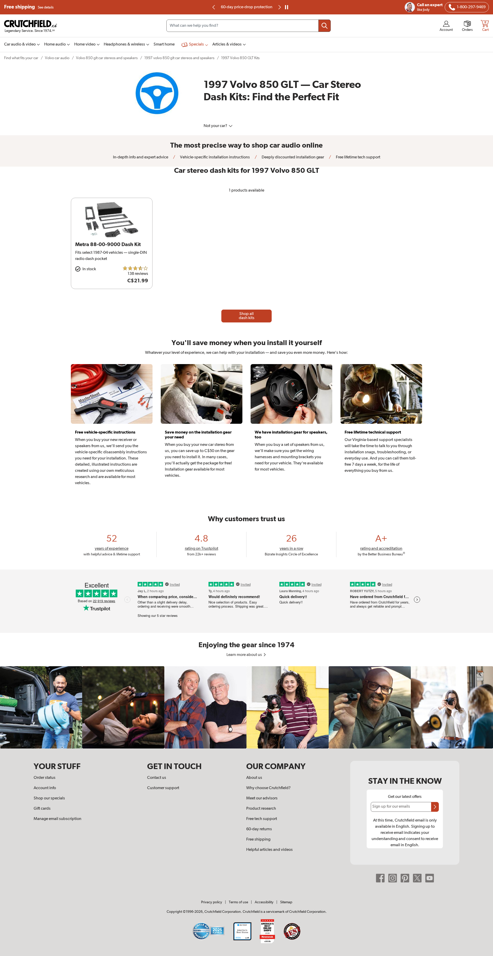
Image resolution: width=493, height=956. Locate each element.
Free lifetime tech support (357, 157)
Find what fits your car (21, 58)
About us (254, 778)
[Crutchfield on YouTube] (429, 878)
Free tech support (261, 819)
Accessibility (264, 902)
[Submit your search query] (324, 26)
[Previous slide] (214, 7)
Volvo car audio (57, 58)
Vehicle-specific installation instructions (214, 157)
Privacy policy (211, 902)
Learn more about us (244, 655)
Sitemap (286, 902)
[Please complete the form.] (435, 807)
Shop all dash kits (246, 316)
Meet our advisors (262, 798)
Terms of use (238, 902)
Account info (45, 788)
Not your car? (216, 126)
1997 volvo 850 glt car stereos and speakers (179, 58)
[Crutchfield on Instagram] (392, 878)
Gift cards (42, 809)
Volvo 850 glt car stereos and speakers (107, 58)
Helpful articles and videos (269, 850)
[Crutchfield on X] (417, 878)
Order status (44, 778)
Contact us (156, 778)
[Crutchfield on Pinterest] (405, 878)
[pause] (286, 7)
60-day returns (247, 7)
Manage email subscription (57, 819)
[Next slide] (279, 7)
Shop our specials (49, 798)
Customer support (163, 788)
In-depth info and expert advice (140, 157)
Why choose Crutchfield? (268, 788)
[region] (246, 707)
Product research (261, 809)
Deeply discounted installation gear (292, 157)
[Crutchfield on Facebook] (380, 878)
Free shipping (29, 7)
